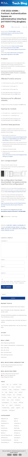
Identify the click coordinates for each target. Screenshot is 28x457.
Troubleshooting (5, 407)
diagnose (11, 392)
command (18, 387)
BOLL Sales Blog (5, 347)
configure (23, 389)
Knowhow (17, 400)
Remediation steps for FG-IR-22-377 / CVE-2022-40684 (13, 211)
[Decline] (26, 453)
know (12, 400)
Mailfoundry (17, 430)
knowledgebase (5, 402)
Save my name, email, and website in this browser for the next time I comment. (13, 282)
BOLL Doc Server (5, 350)
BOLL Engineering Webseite (8, 343)
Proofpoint (16, 435)
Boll (15, 421)
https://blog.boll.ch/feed (7, 377)
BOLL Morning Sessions (7, 355)
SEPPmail (21, 402)
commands (4, 389)
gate (19, 397)
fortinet (9, 397)
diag (6, 392)
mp (26, 27)
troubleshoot (17, 405)
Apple (15, 418)
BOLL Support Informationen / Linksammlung (12, 345)
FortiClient (19, 394)
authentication (10, 227)
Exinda (15, 425)
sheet (3, 405)
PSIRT (16, 94)
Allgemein (3, 418)
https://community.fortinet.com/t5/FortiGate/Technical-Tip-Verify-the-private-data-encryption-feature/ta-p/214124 (13, 204)
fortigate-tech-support (19, 228)
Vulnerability (21, 225)
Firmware (9, 394)
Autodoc (3, 421)
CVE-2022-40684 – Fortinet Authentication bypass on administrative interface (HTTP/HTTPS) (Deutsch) (12, 33)
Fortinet (9, 225)
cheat (20, 384)
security (15, 402)
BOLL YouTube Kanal (6, 352)
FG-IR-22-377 (8, 228)
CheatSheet (4, 387)
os (11, 402)
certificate (15, 384)
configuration (16, 389)
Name (3, 259)
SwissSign (16, 437)
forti (14, 394)
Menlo (2, 433)
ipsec (8, 400)
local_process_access (7, 230)
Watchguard (12, 410)
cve (2, 392)
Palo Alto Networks (5, 435)
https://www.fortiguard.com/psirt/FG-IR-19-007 (15, 191)
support (11, 405)
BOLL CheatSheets (5, 335)
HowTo (15, 225)
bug (7, 384)
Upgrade (18, 407)
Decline (15, 454)
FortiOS (14, 397)
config (10, 389)
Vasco (15, 440)
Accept (9, 454)
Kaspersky (3, 430)
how (23, 397)
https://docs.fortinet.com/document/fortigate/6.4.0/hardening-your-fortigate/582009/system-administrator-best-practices (14, 138)
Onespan (16, 433)
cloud (13, 387)
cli (9, 387)
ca (10, 384)
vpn (23, 407)
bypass (18, 227)
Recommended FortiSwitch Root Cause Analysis (13, 306)
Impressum (4, 357)
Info (20, 454)
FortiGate (4, 397)
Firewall (3, 394)
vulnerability (4, 410)
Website (3, 273)
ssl (6, 405)
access (3, 384)
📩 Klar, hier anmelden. (7, 366)
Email (3, 266)
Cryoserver (16, 423)
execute (20, 392)
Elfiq (2, 425)
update (12, 407)
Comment (4, 241)
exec (16, 392)
